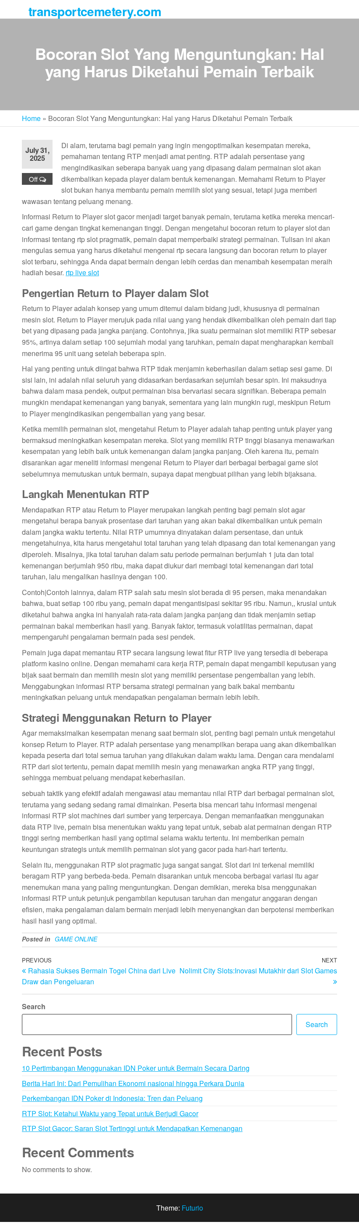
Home (31, 118)
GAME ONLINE (76, 938)
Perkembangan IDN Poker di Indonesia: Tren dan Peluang (112, 1098)
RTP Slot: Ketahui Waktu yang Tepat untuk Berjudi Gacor (110, 1113)
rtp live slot (82, 272)
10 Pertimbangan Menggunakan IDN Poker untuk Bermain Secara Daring (136, 1068)
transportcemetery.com (94, 11)
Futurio (192, 1208)
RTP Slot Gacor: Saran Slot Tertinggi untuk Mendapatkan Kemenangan (132, 1128)
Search (34, 1006)
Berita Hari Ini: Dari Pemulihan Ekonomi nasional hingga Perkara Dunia (133, 1083)
